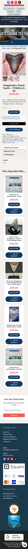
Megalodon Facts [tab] (9, 151)
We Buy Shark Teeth (9, 8)
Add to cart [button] (14, 204)
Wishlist (18, 11)
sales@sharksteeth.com (10, 450)
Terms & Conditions (9, 437)
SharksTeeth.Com (8, 493)
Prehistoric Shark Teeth (8, 142)
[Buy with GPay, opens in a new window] (14, 123)
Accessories (10, 11)
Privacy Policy (7, 434)
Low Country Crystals (10, 496)
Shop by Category (12, 46)
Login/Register (20, 8)
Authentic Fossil (9, 137)
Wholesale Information (14, 14)
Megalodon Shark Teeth (18, 141)
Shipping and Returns (10, 439)
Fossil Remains (7, 498)
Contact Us (6, 441)
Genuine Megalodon (14, 139)
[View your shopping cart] (12, 42)
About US (6, 432)
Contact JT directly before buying (11, 118)
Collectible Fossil (18, 137)
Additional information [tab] (11, 147)
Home (3, 46)
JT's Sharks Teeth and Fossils (16, 543)
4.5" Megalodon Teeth (13, 136)
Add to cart (14, 112)
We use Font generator (14, 546)
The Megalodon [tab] (9, 154)
